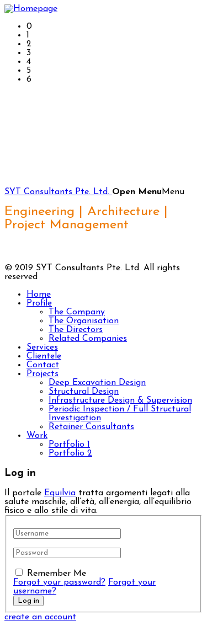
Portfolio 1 (69, 444)
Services (42, 347)
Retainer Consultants (91, 426)
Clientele (43, 356)
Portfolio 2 (70, 453)
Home (38, 294)
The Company (77, 312)
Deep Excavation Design (97, 382)
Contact (42, 365)
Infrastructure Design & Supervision (120, 400)
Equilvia (60, 493)
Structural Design (84, 391)
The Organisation (84, 321)
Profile (39, 303)
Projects (42, 374)
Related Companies (88, 338)
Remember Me (56, 573)
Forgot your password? (59, 582)
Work (36, 435)
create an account (40, 617)
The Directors (76, 329)
